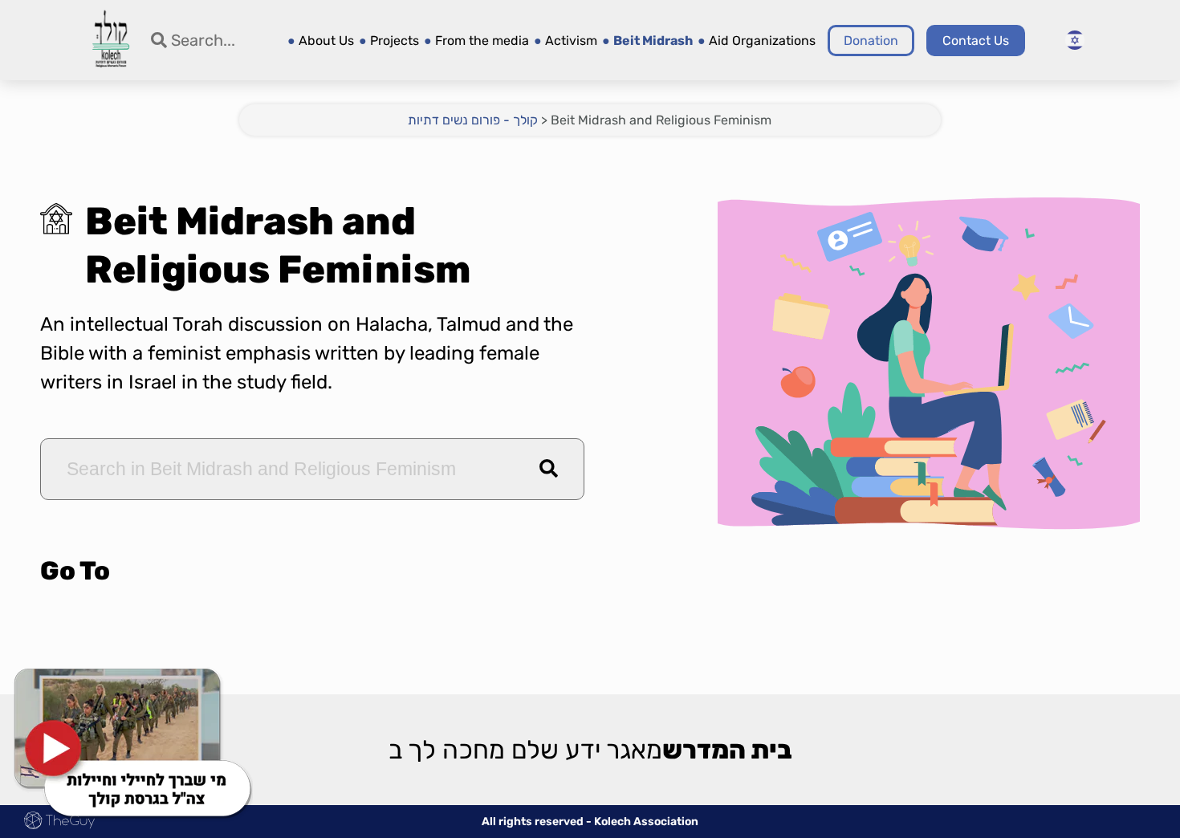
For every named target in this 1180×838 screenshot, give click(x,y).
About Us (326, 40)
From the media (482, 40)
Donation (871, 40)
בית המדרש (727, 751)
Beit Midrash (653, 40)
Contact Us (975, 40)
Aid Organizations (762, 40)
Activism (571, 40)
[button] (549, 469)
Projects (394, 40)
